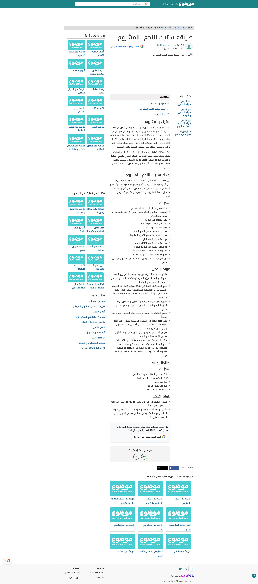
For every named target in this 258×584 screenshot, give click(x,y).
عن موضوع (100, 568)
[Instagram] (181, 569)
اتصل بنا (76, 568)
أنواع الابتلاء (99, 312)
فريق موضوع (74, 577)
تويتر (165, 468)
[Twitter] (186, 569)
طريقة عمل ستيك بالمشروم (184, 102)
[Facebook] (192, 569)
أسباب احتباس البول (95, 333)
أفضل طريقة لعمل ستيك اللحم (183, 132)
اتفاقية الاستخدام (72, 573)
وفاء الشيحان (161, 45)
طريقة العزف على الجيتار (93, 322)
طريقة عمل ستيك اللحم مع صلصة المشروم (184, 123)
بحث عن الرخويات (97, 301)
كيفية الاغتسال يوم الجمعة (92, 343)
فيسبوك (175, 468)
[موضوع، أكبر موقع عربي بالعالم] (186, 4)
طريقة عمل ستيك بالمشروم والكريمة (184, 112)
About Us (100, 577)
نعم (144, 457)
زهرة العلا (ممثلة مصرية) (93, 348)
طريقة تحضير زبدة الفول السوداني (88, 307)
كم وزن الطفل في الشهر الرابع (90, 317)
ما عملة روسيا (98, 338)
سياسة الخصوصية (97, 573)
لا (136, 457)
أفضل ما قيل (99, 327)
